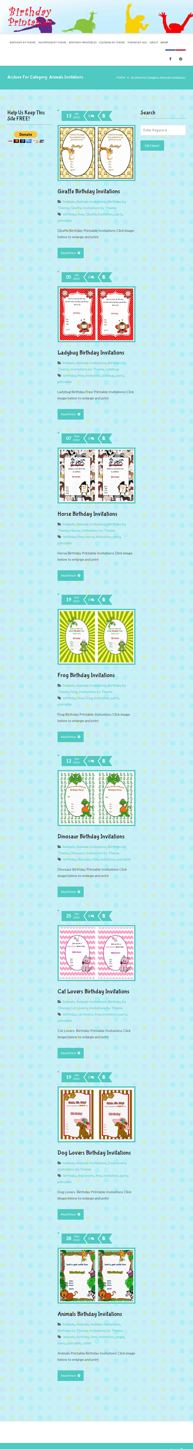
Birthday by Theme (23, 42)
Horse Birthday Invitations (87, 514)
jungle (120, 1337)
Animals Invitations (91, 201)
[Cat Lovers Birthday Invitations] (103, 916)
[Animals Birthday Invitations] (103, 1239)
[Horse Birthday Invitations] (103, 438)
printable (65, 220)
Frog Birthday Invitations (86, 675)
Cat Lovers (78, 1008)
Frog (73, 691)
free (81, 214)
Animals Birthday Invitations (90, 1314)
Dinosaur (77, 853)
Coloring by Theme (112, 42)
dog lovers (86, 1175)
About (154, 42)
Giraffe (75, 208)
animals (69, 1337)
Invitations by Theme (100, 208)
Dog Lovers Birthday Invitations (94, 1152)
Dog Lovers (117, 1163)
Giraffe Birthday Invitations (89, 191)
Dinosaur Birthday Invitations (91, 836)
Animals (69, 201)
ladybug (108, 375)
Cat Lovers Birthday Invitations (93, 991)
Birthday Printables (82, 42)
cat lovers (85, 1014)
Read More (68, 253)
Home (121, 77)
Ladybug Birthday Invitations (91, 352)
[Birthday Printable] (30, 16)
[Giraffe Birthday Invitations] (103, 116)
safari (87, 1343)
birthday (69, 214)
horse (90, 536)
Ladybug (112, 369)
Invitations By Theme (52, 42)
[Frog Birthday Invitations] (103, 600)
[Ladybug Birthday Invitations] (103, 277)
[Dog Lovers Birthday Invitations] (103, 1077)
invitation (105, 214)
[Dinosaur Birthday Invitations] (103, 761)
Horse (75, 530)
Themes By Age (137, 42)
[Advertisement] (163, 236)
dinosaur (84, 859)
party (119, 214)
